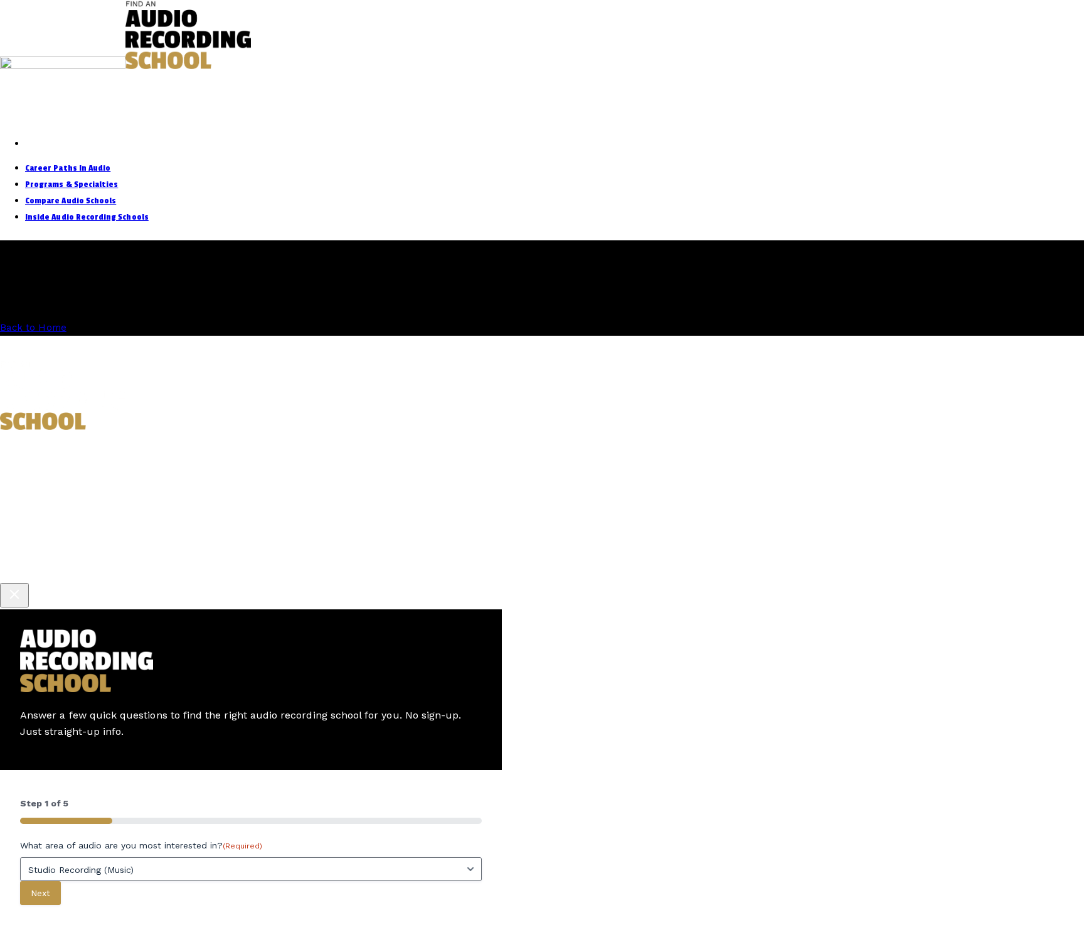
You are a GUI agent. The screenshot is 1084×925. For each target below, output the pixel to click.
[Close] (14, 595)
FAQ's (536, 446)
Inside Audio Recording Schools (87, 216)
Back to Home (33, 327)
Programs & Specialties (71, 184)
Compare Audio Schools (70, 200)
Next (40, 893)
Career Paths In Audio (67, 168)
